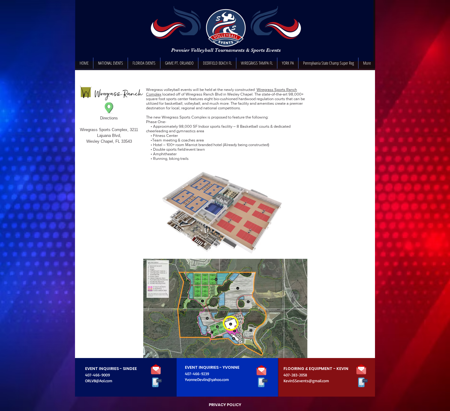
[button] (110, 63)
